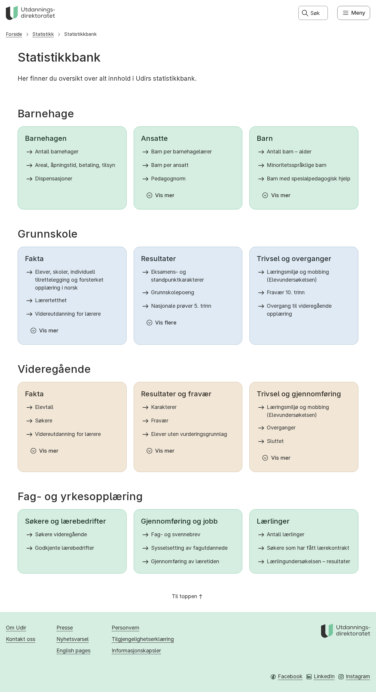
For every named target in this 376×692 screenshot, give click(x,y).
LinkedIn (324, 676)
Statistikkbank (80, 34)
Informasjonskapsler (136, 650)
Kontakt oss (20, 639)
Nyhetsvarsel (72, 639)
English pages (73, 650)
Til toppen (184, 596)
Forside (14, 34)
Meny (358, 13)
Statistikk (43, 34)
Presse (64, 628)
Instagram (358, 676)
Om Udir (16, 628)
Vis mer (164, 195)
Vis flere (166, 322)
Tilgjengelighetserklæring (143, 639)
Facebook (290, 676)
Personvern (125, 628)
